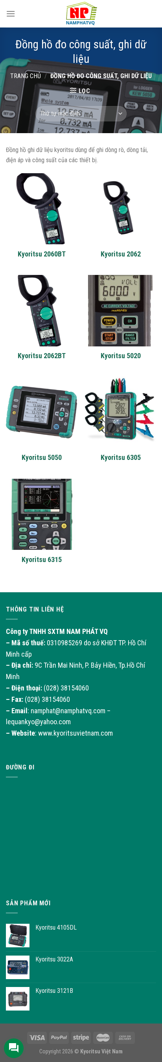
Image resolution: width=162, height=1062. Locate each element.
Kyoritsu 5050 (42, 457)
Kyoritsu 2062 (121, 254)
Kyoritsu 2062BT (42, 356)
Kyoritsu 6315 (42, 559)
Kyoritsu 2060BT (42, 254)
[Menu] (10, 13)
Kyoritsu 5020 (121, 356)
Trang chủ (25, 76)
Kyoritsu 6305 (121, 457)
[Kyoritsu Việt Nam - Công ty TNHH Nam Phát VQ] (81, 13)
